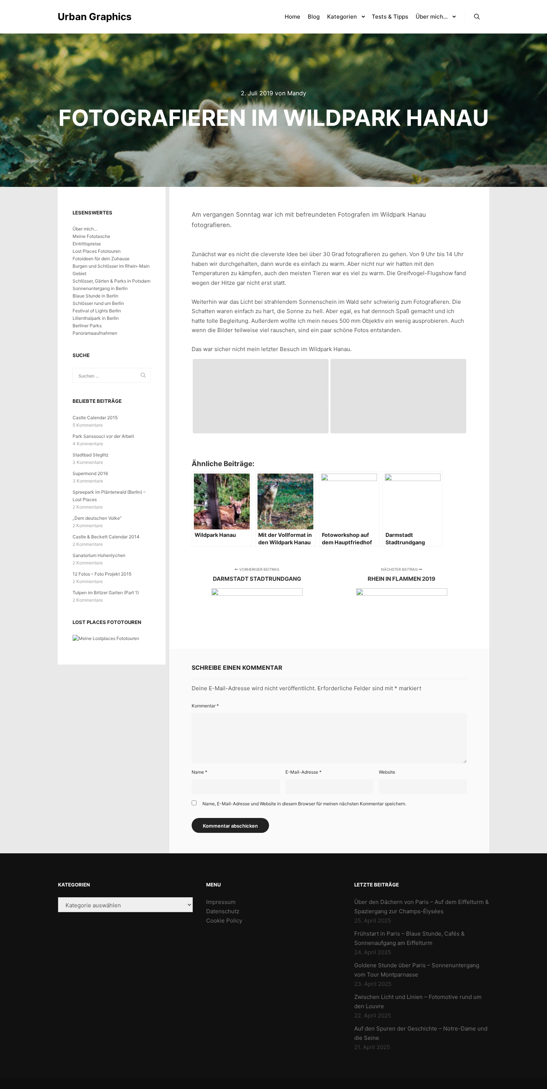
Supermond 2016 (90, 473)
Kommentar (205, 706)
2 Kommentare (88, 507)
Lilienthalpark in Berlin (96, 318)
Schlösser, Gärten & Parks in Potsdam (111, 281)
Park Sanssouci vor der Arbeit (103, 436)
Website (387, 772)
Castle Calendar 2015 (95, 417)
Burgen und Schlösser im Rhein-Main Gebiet (111, 269)
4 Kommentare (88, 443)
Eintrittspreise (87, 243)
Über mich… (85, 229)
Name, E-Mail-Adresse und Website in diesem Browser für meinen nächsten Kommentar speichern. (304, 803)
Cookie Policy (224, 920)
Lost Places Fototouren (97, 251)
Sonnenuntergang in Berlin (100, 288)
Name (199, 772)
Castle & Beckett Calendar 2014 (106, 536)
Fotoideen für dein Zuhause (101, 258)
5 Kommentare (88, 425)
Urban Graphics (95, 16)
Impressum (221, 901)
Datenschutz (222, 911)
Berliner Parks (87, 325)
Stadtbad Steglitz (91, 455)
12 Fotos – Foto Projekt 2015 (102, 574)
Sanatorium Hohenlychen (99, 555)
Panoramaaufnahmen (95, 333)
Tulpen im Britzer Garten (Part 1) (106, 592)
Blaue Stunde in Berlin (95, 296)
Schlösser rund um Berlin (98, 303)
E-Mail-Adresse (303, 772)
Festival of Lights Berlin (97, 310)
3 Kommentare (88, 462)
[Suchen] (477, 17)
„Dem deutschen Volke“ (97, 518)
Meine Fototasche (91, 236)
